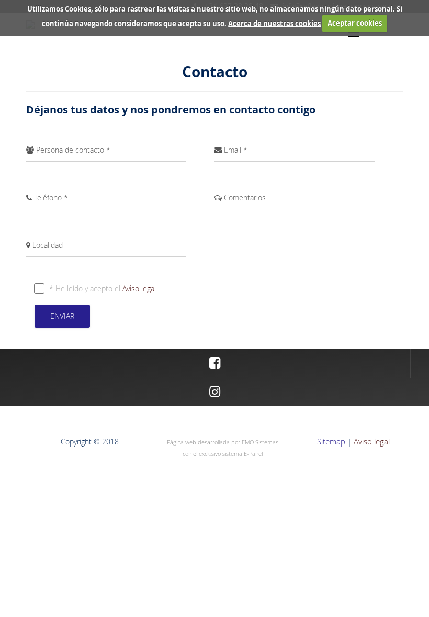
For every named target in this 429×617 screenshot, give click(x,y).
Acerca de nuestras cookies (274, 23)
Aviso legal (139, 288)
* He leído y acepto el (101, 288)
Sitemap (331, 442)
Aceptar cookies (355, 23)
